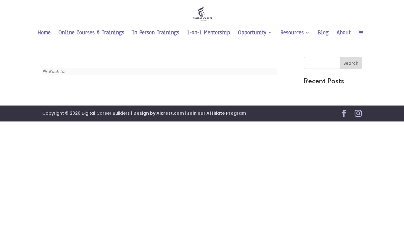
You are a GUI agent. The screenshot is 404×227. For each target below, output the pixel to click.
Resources (292, 33)
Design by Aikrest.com (159, 113)
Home (44, 33)
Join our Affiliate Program (216, 113)
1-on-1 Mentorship (208, 33)
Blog (323, 33)
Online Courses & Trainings (91, 33)
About (343, 33)
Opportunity (252, 33)
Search (350, 63)
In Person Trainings (155, 33)
